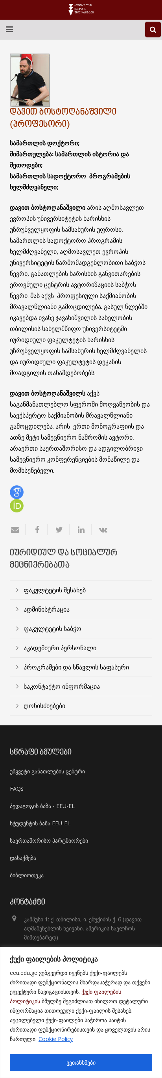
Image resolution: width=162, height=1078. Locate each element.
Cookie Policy (56, 1039)
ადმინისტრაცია (47, 609)
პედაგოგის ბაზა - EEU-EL (42, 806)
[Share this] (37, 529)
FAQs (17, 788)
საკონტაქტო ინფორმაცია (62, 686)
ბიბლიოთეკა (27, 875)
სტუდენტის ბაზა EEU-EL (40, 823)
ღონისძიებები (44, 705)
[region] (81, 1012)
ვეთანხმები (81, 1062)
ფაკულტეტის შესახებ (55, 590)
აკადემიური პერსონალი (60, 647)
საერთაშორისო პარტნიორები (49, 840)
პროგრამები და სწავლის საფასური (76, 667)
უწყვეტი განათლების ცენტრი (47, 771)
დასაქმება (23, 858)
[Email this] (18, 529)
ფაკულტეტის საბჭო (52, 628)
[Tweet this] (59, 529)
